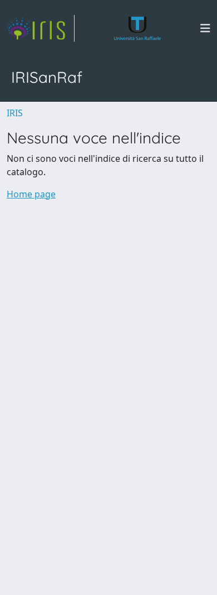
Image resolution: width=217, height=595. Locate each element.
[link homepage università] (137, 28)
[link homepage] (41, 28)
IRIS (15, 113)
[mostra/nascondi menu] (205, 28)
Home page (31, 194)
